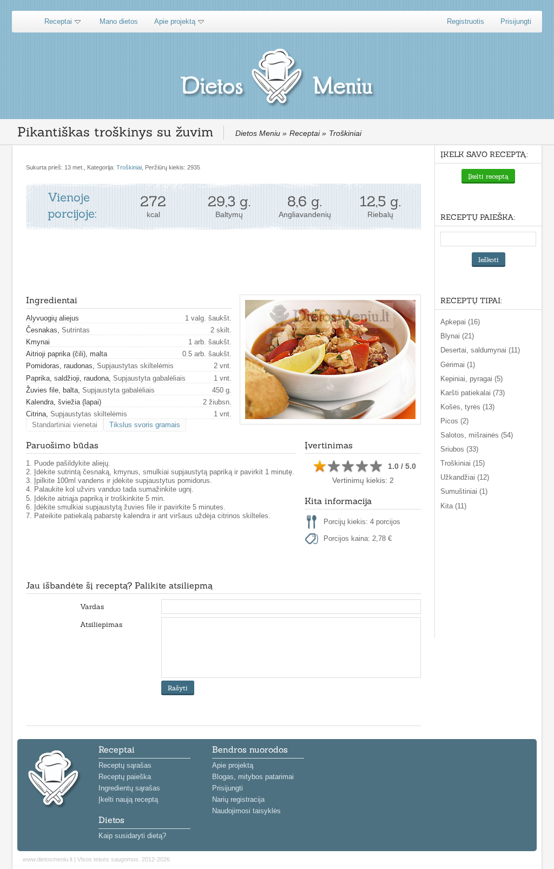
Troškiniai (129, 167)
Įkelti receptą (488, 176)
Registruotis (465, 21)
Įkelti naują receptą (128, 799)
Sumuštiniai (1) (463, 491)
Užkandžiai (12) (464, 477)
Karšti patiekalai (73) (472, 393)
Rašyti (178, 688)
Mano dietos (119, 21)
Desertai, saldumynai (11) (480, 350)
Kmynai (38, 342)
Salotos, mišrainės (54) (476, 435)
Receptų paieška (124, 777)
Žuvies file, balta (52, 390)
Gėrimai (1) (457, 365)
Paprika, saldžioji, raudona (67, 378)
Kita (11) (453, 506)
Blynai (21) (457, 336)
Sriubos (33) (459, 449)
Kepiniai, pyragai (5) (471, 379)
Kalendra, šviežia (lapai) (63, 402)
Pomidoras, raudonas (59, 366)
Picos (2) (454, 421)
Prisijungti (515, 21)
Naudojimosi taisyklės (246, 811)
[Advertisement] (223, 262)
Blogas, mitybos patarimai (253, 777)
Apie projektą (174, 21)
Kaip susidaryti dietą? (132, 836)
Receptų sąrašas (124, 765)
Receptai (58, 21)
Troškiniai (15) (462, 463)
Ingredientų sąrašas (129, 788)
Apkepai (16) (460, 322)
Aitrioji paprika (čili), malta (66, 354)
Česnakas (41, 330)
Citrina (36, 414)
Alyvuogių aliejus (52, 318)
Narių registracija (238, 799)
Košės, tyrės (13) (467, 407)
